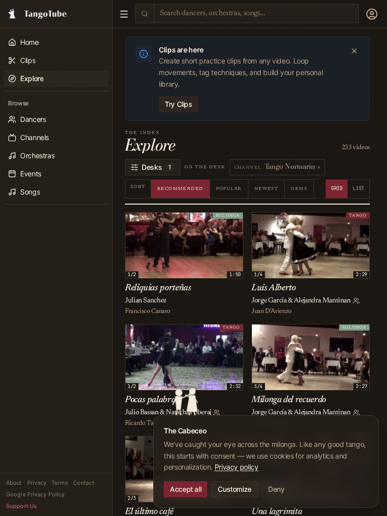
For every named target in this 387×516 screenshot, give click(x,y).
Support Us (21, 505)
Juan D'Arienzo (271, 311)
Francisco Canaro (147, 311)
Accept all (185, 489)
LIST (358, 188)
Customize (234, 489)
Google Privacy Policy (35, 494)
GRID (337, 188)
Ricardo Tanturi (145, 423)
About (14, 482)
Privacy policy (237, 467)
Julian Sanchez (145, 300)
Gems (299, 188)
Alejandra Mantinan (322, 300)
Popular (229, 188)
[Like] (135, 222)
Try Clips (178, 104)
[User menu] (372, 14)
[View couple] (356, 300)
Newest (266, 188)
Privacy (37, 482)
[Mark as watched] (157, 222)
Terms (59, 482)
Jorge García (269, 300)
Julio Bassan (142, 412)
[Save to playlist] (146, 222)
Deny (276, 489)
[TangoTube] (56, 14)
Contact (83, 482)
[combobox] (256, 13)
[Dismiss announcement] (354, 51)
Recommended (180, 188)
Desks (156, 167)
